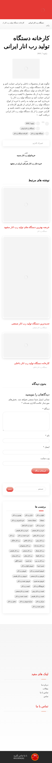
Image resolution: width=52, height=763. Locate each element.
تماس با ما (44, 693)
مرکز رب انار (40, 601)
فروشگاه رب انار (39, 586)
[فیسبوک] (32, 664)
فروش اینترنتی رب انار (37, 571)
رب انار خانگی (15, 540)
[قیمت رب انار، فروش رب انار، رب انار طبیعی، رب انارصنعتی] (42, 10)
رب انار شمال (40, 551)
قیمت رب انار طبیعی (37, 596)
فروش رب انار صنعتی (37, 576)
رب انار (12, 535)
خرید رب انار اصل (27, 525)
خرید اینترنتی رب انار (18, 520)
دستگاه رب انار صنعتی (40, 328)
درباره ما (44, 685)
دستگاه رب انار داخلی (40, 367)
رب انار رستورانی (25, 546)
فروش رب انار (21, 571)
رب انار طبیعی (14, 551)
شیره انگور (18, 561)
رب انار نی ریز (39, 561)
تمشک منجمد (32, 520)
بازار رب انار (29, 515)
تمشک (42, 520)
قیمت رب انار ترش (38, 591)
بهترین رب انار (17, 515)
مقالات (45, 689)
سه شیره (28, 561)
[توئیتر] (28, 664)
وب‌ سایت (45, 458)
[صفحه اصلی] (48, 23)
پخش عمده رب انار (38, 606)
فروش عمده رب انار (24, 581)
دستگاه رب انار (42, 231)
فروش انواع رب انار (27, 566)
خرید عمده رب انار (23, 535)
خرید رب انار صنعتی (38, 530)
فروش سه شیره (39, 581)
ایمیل (46, 447)
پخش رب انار (12, 601)
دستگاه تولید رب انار (37, 133)
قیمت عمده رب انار (21, 596)
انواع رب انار (40, 515)
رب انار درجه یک (39, 546)
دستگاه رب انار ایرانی (27, 128)
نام (47, 435)
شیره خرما (40, 566)
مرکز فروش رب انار (26, 601)
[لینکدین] (24, 664)
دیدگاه (45, 409)
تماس (46, 696)
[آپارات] (20, 664)
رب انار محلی (28, 556)
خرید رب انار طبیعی (22, 530)
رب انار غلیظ (40, 556)
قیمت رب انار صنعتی (22, 591)
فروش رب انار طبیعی (20, 576)
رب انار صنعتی (27, 551)
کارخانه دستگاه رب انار (20, 133)
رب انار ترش (40, 540)
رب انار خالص (28, 540)
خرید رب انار (40, 525)
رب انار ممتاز (16, 556)
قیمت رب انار (25, 586)
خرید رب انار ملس (38, 535)
